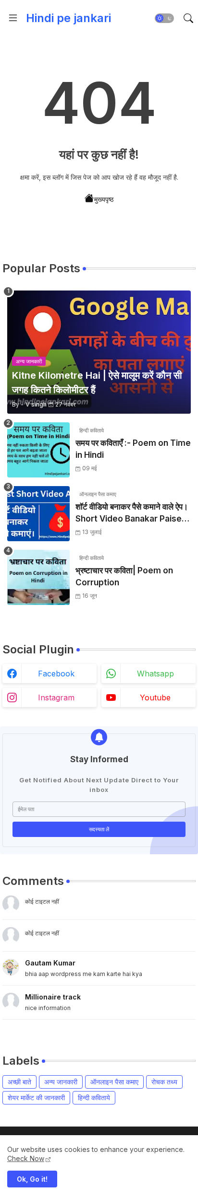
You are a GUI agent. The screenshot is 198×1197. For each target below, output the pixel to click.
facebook (56, 673)
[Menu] (13, 18)
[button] (164, 18)
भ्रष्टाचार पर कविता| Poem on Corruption (124, 577)
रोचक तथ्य (164, 1082)
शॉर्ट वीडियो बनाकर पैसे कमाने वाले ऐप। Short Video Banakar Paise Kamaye (131, 513)
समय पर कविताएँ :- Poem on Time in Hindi (133, 449)
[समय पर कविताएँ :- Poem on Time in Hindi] (38, 449)
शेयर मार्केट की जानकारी (36, 1097)
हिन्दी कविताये (94, 1097)
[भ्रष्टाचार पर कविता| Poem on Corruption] (38, 577)
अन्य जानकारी (60, 1082)
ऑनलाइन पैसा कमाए (114, 1082)
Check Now (25, 1158)
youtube (155, 697)
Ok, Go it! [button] (32, 1179)
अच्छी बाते (19, 1082)
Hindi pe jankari (68, 18)
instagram (56, 697)
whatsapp (155, 673)
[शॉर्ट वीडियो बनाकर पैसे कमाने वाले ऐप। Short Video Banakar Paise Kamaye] (38, 513)
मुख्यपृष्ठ (103, 199)
